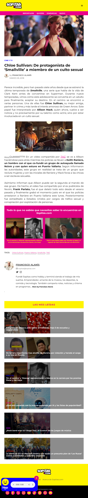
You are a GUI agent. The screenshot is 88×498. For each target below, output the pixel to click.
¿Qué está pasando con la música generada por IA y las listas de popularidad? (43, 405)
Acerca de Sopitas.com (53, 479)
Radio (62, 13)
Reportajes (28, 13)
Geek (8, 428)
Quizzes (40, 13)
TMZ (48, 253)
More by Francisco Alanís (42, 287)
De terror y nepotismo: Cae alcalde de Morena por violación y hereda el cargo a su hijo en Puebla (43, 354)
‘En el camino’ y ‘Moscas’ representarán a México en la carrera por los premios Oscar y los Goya (43, 379)
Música (9, 403)
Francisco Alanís (21, 75)
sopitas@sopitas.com (26, 269)
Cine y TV (8, 60)
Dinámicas (52, 13)
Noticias (10, 325)
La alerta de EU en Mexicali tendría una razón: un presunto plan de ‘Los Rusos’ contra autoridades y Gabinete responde (44, 455)
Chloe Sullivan (17, 253)
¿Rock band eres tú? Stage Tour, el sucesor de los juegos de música (38, 430)
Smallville (41, 253)
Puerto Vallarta (30, 253)
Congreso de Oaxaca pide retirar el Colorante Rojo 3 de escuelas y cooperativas (38, 329)
